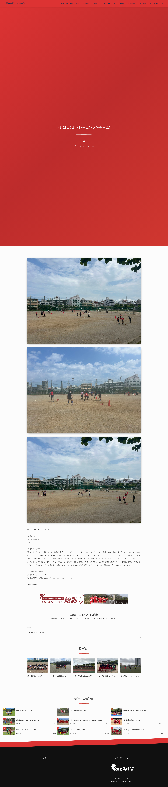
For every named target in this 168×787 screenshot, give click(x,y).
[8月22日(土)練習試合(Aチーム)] (60, 665)
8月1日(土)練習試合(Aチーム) (131, 720)
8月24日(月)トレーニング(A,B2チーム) (37, 676)
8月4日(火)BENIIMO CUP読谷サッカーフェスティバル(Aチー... (88, 720)
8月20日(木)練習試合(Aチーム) (107, 676)
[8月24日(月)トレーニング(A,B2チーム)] (37, 665)
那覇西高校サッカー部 (14, 3)
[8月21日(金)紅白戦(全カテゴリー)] (84, 665)
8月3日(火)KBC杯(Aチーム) (24, 710)
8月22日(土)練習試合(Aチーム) (60, 676)
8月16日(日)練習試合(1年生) (78, 730)
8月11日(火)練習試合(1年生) (78, 710)
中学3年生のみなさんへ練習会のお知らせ (135, 710)
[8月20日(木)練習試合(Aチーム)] (107, 665)
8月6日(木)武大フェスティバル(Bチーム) (27, 720)
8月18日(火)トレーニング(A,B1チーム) (130, 676)
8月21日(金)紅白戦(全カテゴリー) (84, 676)
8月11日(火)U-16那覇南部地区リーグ (133, 730)
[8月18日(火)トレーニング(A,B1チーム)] (130, 665)
